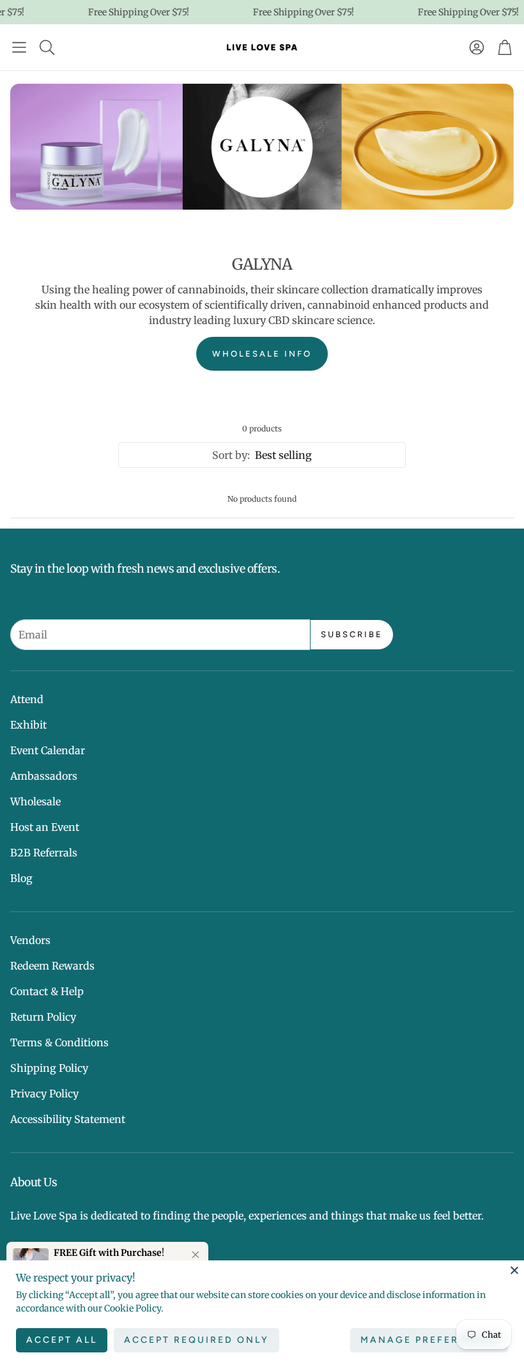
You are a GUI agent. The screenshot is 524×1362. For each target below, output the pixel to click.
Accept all (61, 1340)
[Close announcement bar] (511, 9)
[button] (19, 47)
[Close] (514, 1270)
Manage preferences (429, 1340)
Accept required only (196, 1340)
